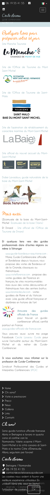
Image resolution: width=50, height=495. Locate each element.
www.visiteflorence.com (18, 274)
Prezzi (8, 400)
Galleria (9, 409)
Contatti (9, 417)
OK (34, 489)
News (8, 405)
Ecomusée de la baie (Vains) (27, 222)
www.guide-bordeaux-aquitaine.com (26, 253)
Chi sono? (10, 392)
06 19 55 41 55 (15, 3)
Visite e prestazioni (15, 396)
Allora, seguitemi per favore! (17, 452)
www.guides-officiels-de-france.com (21, 328)
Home (8, 388)
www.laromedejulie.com (18, 291)
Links (7, 413)
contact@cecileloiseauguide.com (24, 472)
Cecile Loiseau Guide (28, 337)
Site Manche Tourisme (14, 43)
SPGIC (34, 370)
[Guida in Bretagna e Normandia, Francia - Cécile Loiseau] (11, 17)
